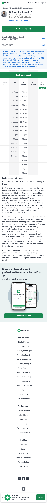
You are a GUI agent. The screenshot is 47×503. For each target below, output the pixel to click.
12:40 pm (14, 139)
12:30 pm (14, 135)
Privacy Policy (23, 462)
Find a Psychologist (23, 364)
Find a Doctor (23, 342)
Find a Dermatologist (24, 377)
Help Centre (23, 394)
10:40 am (14, 92)
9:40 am (23, 105)
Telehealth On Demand (23, 386)
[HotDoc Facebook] (20, 478)
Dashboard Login (23, 428)
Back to (18, 8)
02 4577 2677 (30, 54)
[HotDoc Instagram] (27, 478)
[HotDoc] (6, 3)
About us (23, 444)
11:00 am (14, 96)
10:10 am (23, 109)
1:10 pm (14, 147)
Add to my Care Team (19, 20)
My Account (23, 390)
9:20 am (23, 101)
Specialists (23, 424)
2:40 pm (23, 160)
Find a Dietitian (23, 368)
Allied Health (24, 415)
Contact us (23, 453)
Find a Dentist (23, 346)
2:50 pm (23, 164)
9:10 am (23, 96)
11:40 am (14, 113)
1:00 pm (14, 143)
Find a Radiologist (23, 381)
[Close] (2, 497)
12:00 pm (14, 122)
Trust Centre (23, 466)
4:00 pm (23, 173)
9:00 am (23, 92)
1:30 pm (14, 156)
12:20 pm (14, 130)
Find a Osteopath (23, 372)
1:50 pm (23, 143)
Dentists (23, 419)
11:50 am (14, 118)
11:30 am (14, 109)
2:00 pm (23, 147)
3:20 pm (23, 169)
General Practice (23, 411)
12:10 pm (14, 126)
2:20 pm (23, 152)
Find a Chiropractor (23, 359)
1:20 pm (14, 152)
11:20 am (14, 105)
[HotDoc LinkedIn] (23, 478)
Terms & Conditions (23, 458)
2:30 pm (23, 156)
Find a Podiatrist (23, 355)
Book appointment (23, 29)
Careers (23, 449)
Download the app (23, 316)
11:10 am (14, 101)
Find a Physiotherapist (23, 351)
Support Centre (24, 432)
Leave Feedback (24, 399)
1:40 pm (23, 139)
